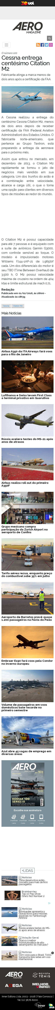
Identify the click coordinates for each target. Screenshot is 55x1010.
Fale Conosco (44, 996)
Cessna (6, 306)
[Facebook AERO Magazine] (42, 44)
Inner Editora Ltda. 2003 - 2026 (18, 996)
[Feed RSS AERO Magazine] (38, 44)
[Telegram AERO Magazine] (46, 44)
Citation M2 (18, 306)
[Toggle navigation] (6, 45)
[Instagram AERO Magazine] (50, 44)
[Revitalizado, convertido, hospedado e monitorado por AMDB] (51, 1005)
